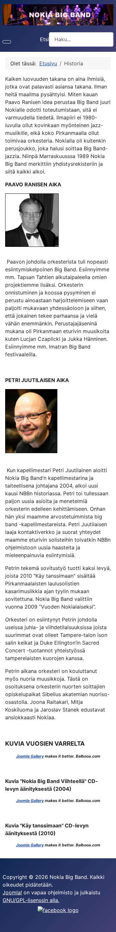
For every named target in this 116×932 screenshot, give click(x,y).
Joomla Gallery (30, 756)
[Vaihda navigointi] (7, 41)
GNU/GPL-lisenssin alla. (31, 900)
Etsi (44, 39)
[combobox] (81, 39)
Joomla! (12, 892)
